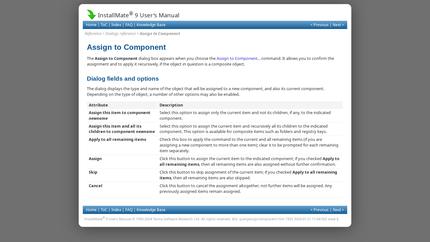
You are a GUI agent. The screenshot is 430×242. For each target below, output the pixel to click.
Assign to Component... (238, 58)
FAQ (129, 24)
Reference (93, 33)
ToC (104, 24)
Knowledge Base (151, 24)
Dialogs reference (120, 33)
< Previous (319, 24)
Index (116, 24)
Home (91, 24)
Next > (338, 24)
